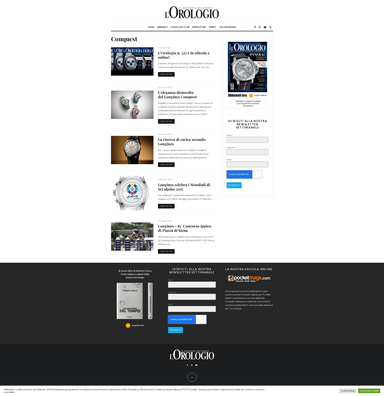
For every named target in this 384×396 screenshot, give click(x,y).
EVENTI (212, 27)
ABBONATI (162, 27)
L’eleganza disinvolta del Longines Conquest (177, 94)
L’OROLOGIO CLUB (180, 27)
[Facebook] (255, 27)
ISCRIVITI (234, 185)
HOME (151, 27)
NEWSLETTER (199, 27)
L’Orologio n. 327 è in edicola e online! (184, 55)
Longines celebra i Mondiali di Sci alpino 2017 (184, 187)
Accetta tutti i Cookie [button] (369, 391)
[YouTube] (265, 27)
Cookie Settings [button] (348, 391)
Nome (230, 135)
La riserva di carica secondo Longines (182, 141)
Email (229, 159)
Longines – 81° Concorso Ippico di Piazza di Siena (184, 228)
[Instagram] (259, 27)
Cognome (231, 147)
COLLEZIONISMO (227, 27)
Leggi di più (166, 74)
